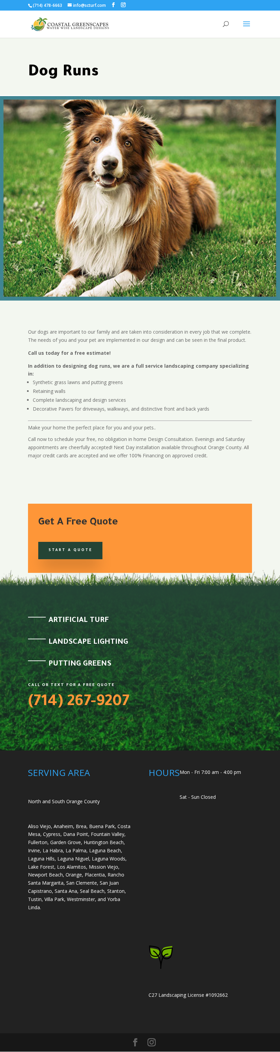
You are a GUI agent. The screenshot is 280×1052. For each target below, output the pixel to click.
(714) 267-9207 (78, 702)
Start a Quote (70, 550)
